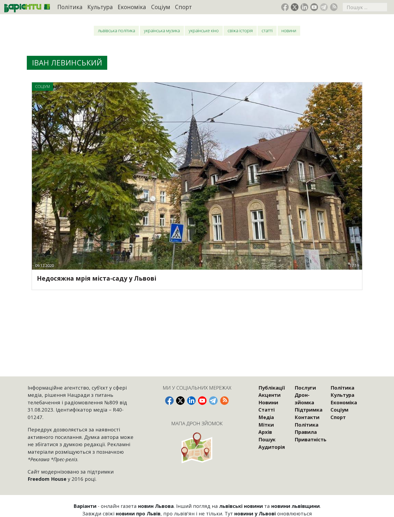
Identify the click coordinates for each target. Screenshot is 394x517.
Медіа (266, 417)
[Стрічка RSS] (334, 7)
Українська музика (162, 30)
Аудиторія (271, 446)
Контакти (307, 417)
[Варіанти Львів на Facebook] (285, 7)
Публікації (271, 387)
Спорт (183, 7)
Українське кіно (204, 30)
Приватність (310, 439)
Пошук (267, 439)
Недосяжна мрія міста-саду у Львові (96, 278)
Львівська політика (116, 30)
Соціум (160, 7)
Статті (267, 30)
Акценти (269, 394)
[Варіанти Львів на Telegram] (324, 7)
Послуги (305, 387)
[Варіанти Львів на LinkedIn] (304, 7)
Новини (288, 30)
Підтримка (308, 409)
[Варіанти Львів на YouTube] (314, 7)
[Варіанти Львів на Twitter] (295, 7)
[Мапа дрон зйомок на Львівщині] (197, 447)
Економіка (132, 7)
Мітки (266, 424)
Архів (265, 431)
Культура (100, 7)
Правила (306, 431)
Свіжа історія (240, 30)
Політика (70, 7)
